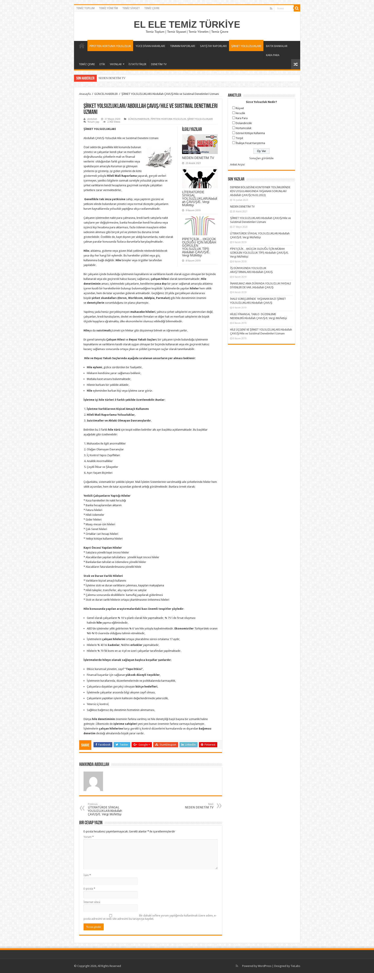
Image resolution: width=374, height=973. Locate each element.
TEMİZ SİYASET (131, 8)
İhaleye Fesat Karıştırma (250, 143)
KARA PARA (272, 55)
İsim (87, 875)
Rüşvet (240, 108)
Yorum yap (93, 121)
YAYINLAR (116, 64)
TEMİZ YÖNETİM (108, 8)
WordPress (264, 966)
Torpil (239, 138)
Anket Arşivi (237, 164)
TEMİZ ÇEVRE (152, 8)
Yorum (89, 836)
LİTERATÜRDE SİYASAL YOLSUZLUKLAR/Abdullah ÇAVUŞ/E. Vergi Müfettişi (199, 198)
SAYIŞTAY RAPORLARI (213, 46)
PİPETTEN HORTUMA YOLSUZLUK (110, 46)
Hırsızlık (240, 113)
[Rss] (271, 8)
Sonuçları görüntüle (261, 158)
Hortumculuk (243, 128)
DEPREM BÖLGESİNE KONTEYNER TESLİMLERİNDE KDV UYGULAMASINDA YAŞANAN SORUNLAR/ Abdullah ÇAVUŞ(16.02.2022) (260, 191)
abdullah (92, 119)
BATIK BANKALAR (276, 46)
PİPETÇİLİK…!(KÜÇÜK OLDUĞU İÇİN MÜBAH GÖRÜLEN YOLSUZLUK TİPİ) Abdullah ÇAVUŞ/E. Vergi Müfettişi (199, 247)
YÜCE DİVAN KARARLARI (150, 46)
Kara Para (242, 118)
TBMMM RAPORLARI (182, 46)
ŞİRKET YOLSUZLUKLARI (246, 46)
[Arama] (297, 8)
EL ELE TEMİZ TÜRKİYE (187, 24)
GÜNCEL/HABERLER (106, 94)
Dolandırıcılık (244, 123)
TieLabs (295, 966)
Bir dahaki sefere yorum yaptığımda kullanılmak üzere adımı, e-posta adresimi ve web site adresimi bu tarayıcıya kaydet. (150, 917)
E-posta (89, 888)
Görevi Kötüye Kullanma (250, 133)
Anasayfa (85, 94)
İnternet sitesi (92, 902)
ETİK (102, 64)
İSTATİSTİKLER (137, 64)
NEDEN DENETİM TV (111, 78)
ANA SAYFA (81, 45)
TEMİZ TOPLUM (85, 8)
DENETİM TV (158, 64)
